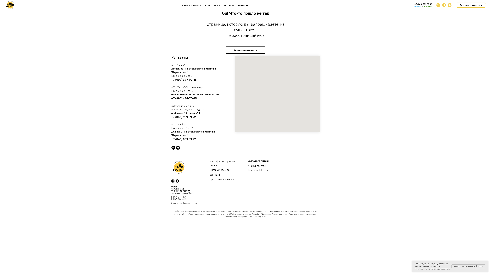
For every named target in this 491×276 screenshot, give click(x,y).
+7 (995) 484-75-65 (184, 98)
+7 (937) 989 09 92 (257, 166)
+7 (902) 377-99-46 (184, 79)
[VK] (173, 148)
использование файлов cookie (428, 266)
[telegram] (444, 5)
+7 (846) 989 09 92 (183, 117)
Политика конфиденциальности (184, 203)
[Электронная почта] (449, 5)
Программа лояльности (222, 179)
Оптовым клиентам (220, 170)
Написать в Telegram (258, 170)
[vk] (438, 5)
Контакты (243, 5)
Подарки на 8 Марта (191, 5)
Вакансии (215, 174)
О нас (207, 5)
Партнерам (229, 5)
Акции (217, 5)
